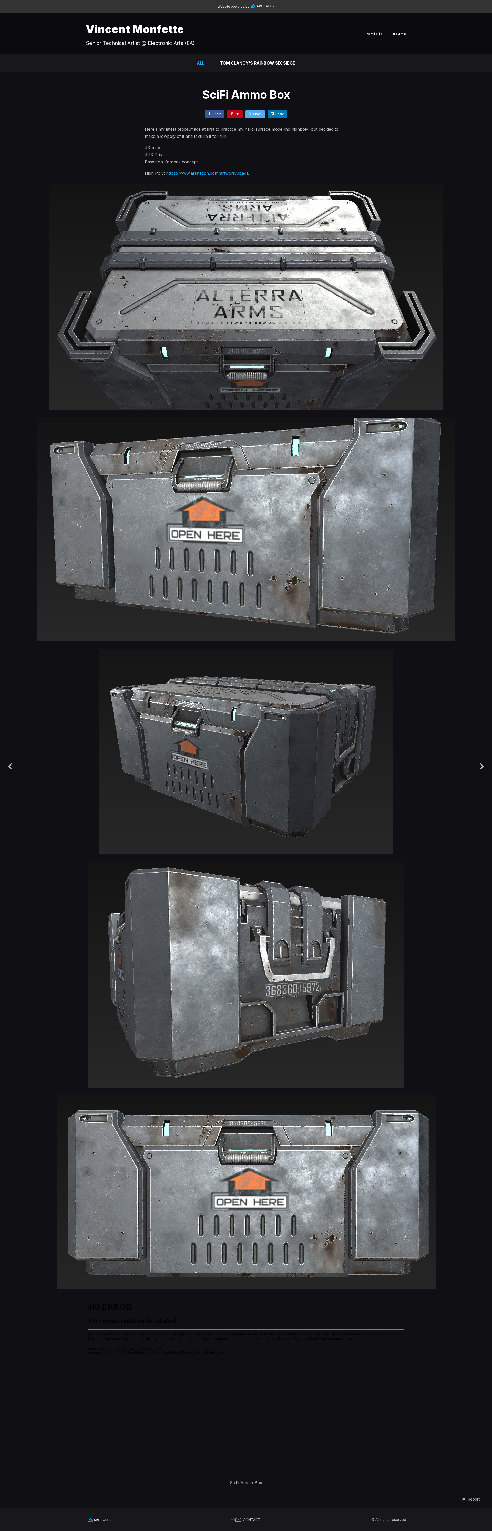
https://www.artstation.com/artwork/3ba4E (207, 173)
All (200, 63)
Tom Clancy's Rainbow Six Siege (257, 63)
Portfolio (374, 34)
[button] (470, 1499)
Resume (398, 34)
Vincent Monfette (135, 29)
